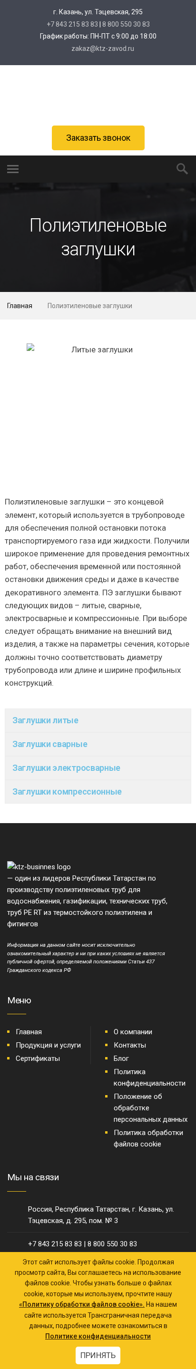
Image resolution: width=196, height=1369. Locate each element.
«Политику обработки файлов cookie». (82, 1304)
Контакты (130, 1045)
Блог (121, 1058)
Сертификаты (38, 1058)
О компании (133, 1032)
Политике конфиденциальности (98, 1336)
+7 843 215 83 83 (72, 24)
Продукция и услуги (48, 1045)
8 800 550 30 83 (126, 24)
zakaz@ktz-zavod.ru (102, 48)
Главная (19, 306)
